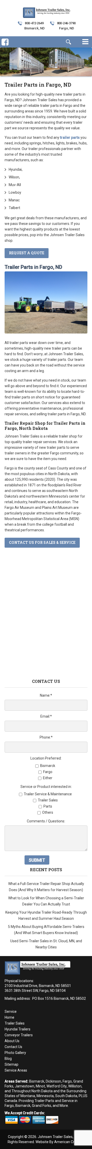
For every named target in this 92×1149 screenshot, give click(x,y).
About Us (12, 1041)
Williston (75, 1086)
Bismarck (36, 1081)
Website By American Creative (60, 1142)
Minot (40, 1086)
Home (9, 1017)
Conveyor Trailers (19, 1035)
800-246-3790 (66, 23)
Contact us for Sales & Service (42, 542)
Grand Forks (41, 1106)
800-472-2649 (34, 23)
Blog (8, 1058)
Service (11, 1011)
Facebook (5, 49)
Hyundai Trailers (17, 1029)
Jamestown (24, 1086)
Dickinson (53, 1081)
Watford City (57, 1086)
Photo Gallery (15, 1053)
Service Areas (16, 1070)
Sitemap (11, 1064)
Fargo (67, 1081)
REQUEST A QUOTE (26, 252)
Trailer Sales (15, 1023)
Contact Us (13, 1047)
